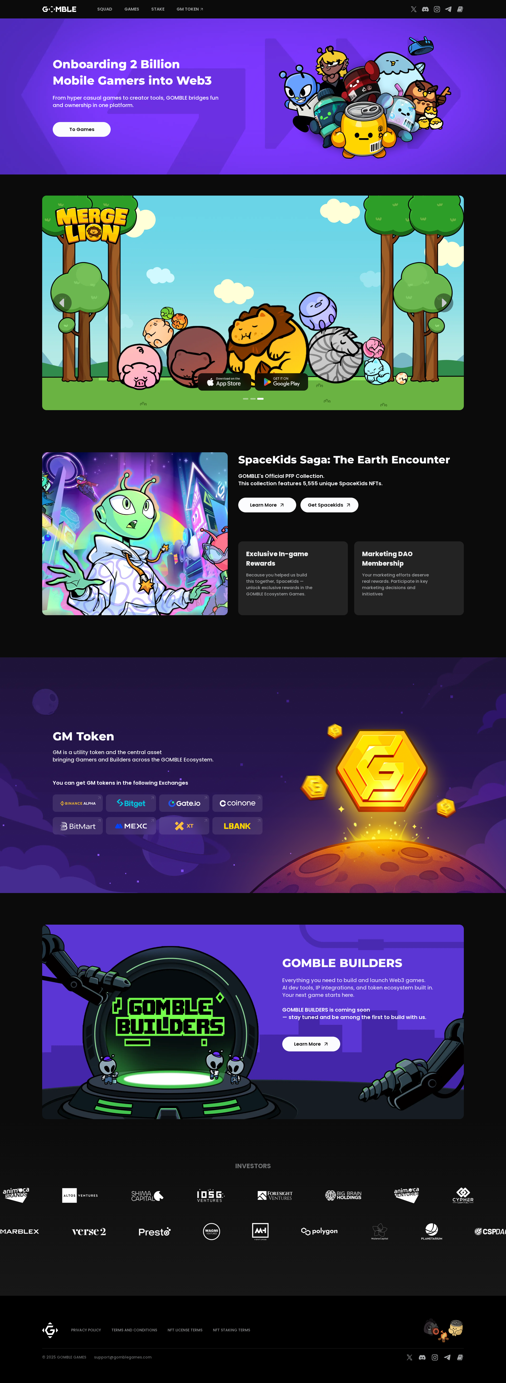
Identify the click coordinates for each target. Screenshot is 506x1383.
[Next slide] (443, 302)
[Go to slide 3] (260, 399)
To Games (81, 129)
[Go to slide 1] (245, 399)
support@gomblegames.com (123, 1357)
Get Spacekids (325, 505)
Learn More (263, 505)
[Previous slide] (62, 302)
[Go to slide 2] (253, 399)
